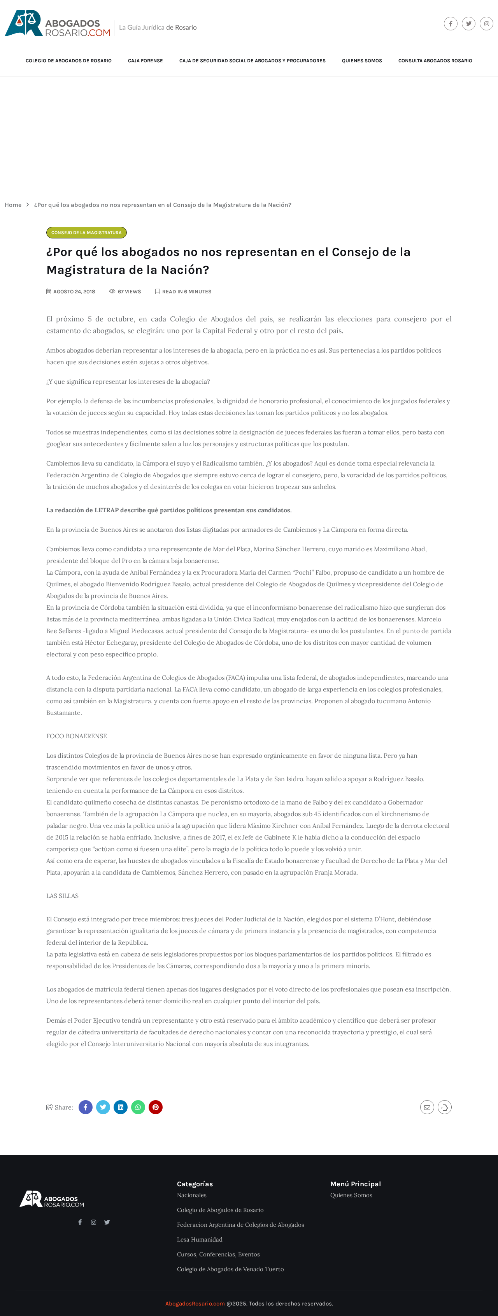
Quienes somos (362, 61)
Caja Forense (145, 61)
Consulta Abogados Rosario (435, 61)
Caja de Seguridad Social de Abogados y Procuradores (252, 61)
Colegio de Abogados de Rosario (69, 61)
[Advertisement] (249, 132)
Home (15, 204)
